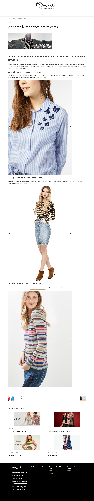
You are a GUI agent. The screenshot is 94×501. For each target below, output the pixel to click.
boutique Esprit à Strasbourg (38, 289)
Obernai (38, 77)
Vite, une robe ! (53, 455)
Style (9, 22)
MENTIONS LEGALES (17, 496)
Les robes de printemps (15, 455)
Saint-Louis (46, 77)
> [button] (70, 127)
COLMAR (51, 471)
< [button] (10, 127)
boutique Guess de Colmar (24, 183)
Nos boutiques (41, 14)
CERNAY (50, 470)
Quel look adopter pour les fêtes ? (59, 431)
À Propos (62, 14)
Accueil (31, 14)
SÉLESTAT (51, 473)
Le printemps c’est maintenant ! (18, 431)
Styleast (11, 31)
